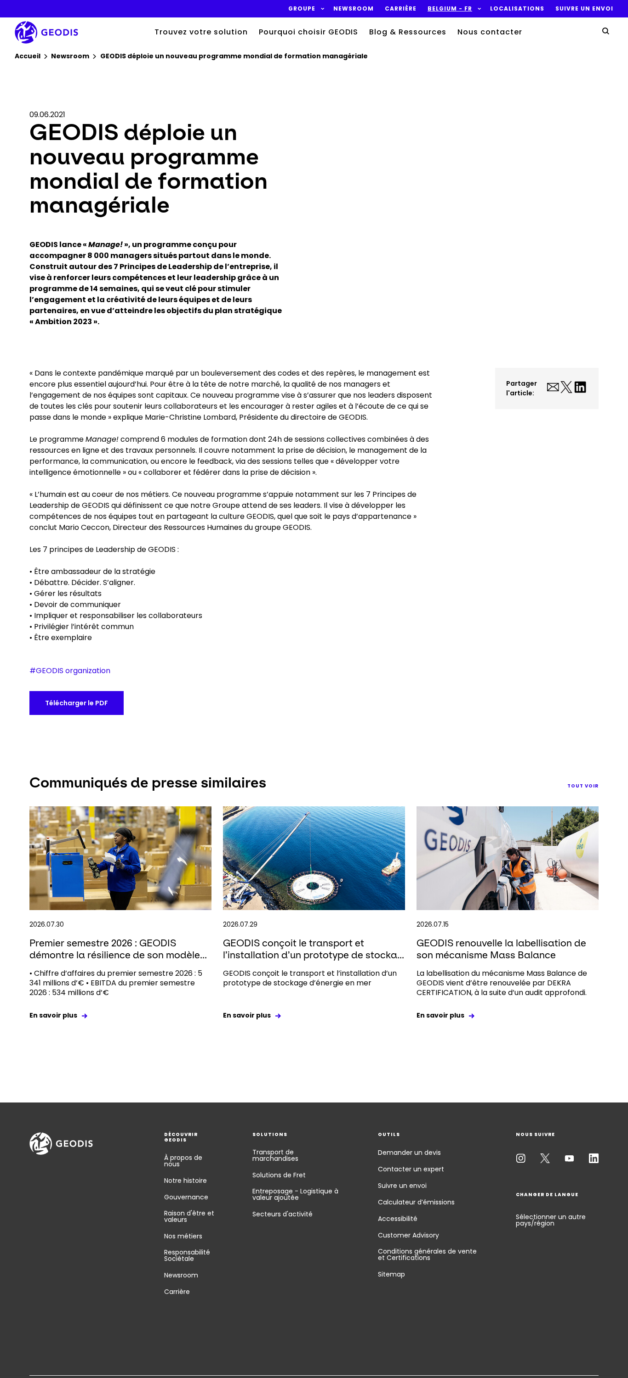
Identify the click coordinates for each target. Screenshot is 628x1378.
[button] (301, 8)
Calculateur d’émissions (416, 1202)
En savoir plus (53, 1015)
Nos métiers (183, 1236)
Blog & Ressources (407, 32)
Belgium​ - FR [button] (450, 8)
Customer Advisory (408, 1235)
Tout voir (583, 785)
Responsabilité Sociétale (187, 1255)
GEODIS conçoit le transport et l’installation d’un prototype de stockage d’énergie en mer (310, 978)
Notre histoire (185, 1180)
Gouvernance (186, 1197)
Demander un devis (409, 1152)
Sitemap (391, 1274)
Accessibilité (397, 1218)
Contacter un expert (411, 1169)
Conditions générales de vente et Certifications (427, 1254)
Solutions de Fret (279, 1175)
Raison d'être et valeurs (189, 1216)
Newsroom (181, 1275)
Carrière (177, 1291)
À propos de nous (183, 1160)
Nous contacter (489, 32)
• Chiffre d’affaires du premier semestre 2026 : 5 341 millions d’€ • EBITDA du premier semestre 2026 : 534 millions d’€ (115, 983)
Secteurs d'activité (282, 1214)
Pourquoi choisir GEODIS (308, 32)
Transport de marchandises (275, 1155)
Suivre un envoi (402, 1185)
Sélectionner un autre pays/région (551, 1220)
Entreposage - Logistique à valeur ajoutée (295, 1194)
